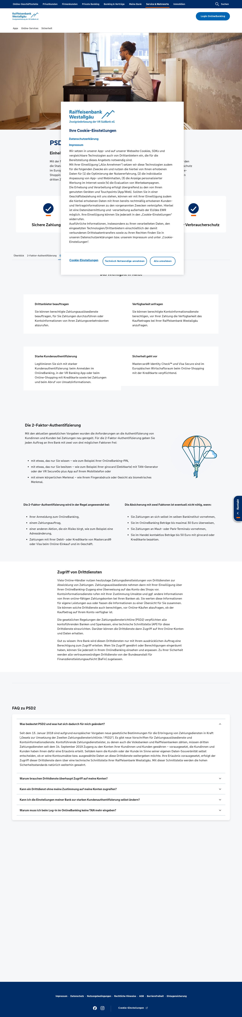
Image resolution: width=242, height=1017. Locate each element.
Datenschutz (77, 996)
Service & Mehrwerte (157, 4)
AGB (141, 996)
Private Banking (90, 4)
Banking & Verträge (114, 4)
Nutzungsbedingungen (99, 996)
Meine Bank (135, 4)
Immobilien (179, 4)
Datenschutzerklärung (84, 139)
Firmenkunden (70, 4)
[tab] (15, 28)
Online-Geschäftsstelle (25, 4)
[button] (121, 724)
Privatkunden (50, 4)
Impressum (61, 996)
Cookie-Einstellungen (83, 260)
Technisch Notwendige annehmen (125, 261)
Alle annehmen (162, 261)
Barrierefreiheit (155, 996)
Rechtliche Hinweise (125, 996)
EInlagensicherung (177, 996)
